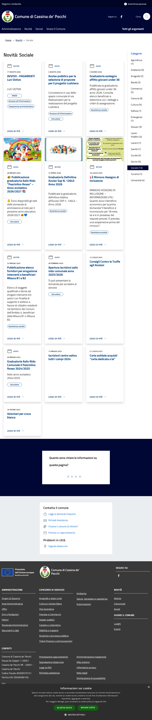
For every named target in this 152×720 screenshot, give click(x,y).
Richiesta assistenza (49, 673)
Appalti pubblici (47, 619)
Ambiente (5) (137, 70)
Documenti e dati (10, 630)
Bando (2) (135, 82)
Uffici (4, 609)
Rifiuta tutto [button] (88, 707)
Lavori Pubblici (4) (136, 134)
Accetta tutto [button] (64, 707)
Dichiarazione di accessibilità (91, 678)
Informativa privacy (86, 667)
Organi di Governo (11, 598)
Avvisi (57, 66)
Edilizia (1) (136, 111)
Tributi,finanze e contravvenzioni (55, 641)
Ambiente (81, 593)
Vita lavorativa (46, 609)
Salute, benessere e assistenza (92, 599)
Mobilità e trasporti (48, 630)
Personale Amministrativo (15, 625)
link (104, 701)
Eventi (117, 629)
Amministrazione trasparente (91, 657)
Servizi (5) (136, 161)
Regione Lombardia (11, 4)
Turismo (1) (136, 174)
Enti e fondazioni (10, 614)
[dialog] (76, 702)
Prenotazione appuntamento (53, 657)
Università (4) (137, 180)
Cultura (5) (136, 104)
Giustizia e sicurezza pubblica (54, 636)
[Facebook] (120, 16)
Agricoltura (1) (136, 61)
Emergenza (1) (136, 118)
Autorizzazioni (84, 604)
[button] (76, 714)
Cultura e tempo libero (50, 603)
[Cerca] (146, 16)
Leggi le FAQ (45, 667)
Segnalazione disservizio (51, 662)
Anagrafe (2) (137, 76)
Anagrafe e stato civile (50, 598)
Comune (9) (136, 98)
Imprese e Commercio (50, 614)
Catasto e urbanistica (50, 625)
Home (8, 40)
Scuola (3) (136, 155)
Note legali (82, 673)
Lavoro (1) (136, 143)
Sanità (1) (136, 149)
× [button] (149, 687)
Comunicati (119, 603)
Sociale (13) (136, 168)
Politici (5, 619)
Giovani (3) (136, 127)
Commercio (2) (136, 90)
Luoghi (117, 623)
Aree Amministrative (12, 603)
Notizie (16, 66)
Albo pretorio (83, 662)
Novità (19, 40)
